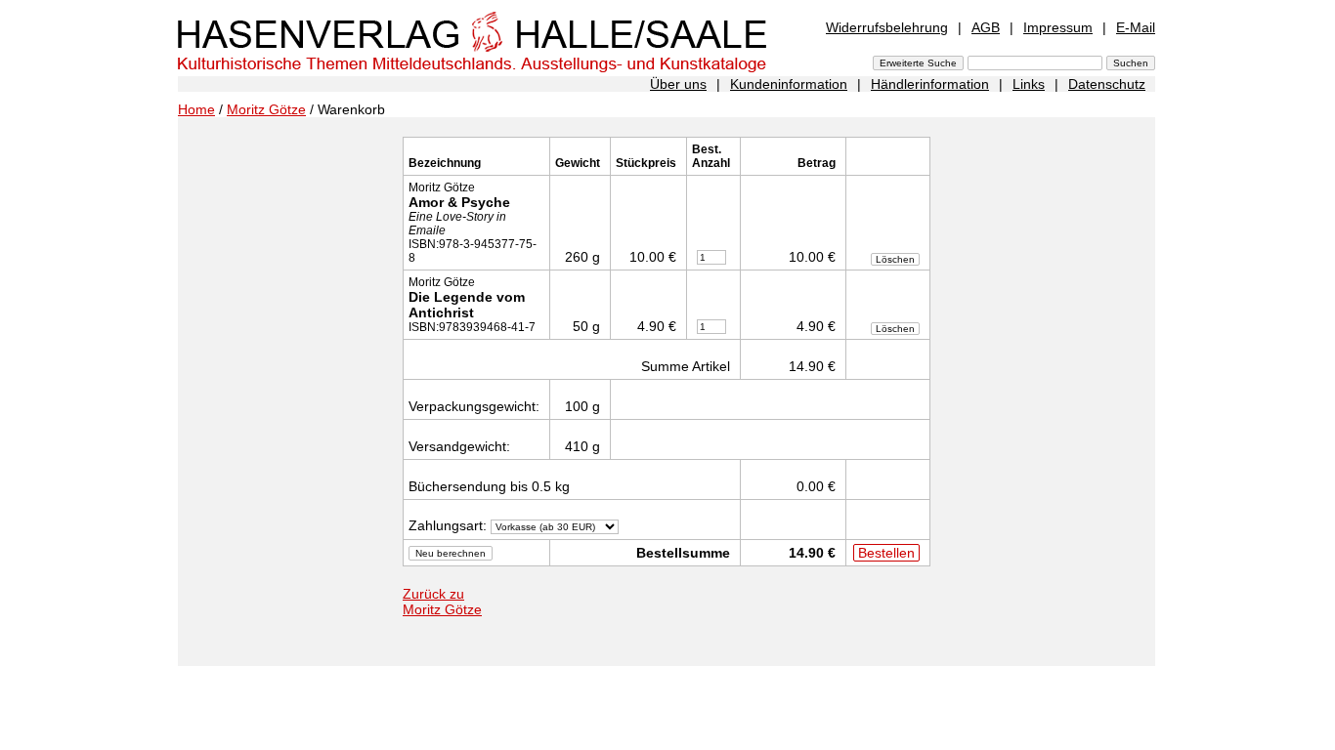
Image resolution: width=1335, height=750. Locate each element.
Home (196, 109)
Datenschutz (1106, 84)
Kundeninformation (788, 84)
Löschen (895, 259)
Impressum (1058, 27)
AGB (985, 27)
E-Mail (1135, 27)
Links (1028, 84)
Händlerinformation (930, 84)
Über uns (678, 84)
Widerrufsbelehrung (887, 27)
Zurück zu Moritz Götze (442, 601)
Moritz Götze (266, 109)
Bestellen (886, 553)
